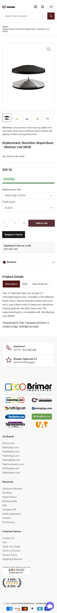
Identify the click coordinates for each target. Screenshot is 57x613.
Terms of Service (11, 550)
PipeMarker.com (11, 451)
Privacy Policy (9, 555)
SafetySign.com (10, 447)
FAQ (4, 505)
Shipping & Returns (12, 559)
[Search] (51, 16)
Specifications (40, 284)
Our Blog (6, 492)
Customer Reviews (12, 488)
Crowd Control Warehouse (22, 603)
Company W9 (9, 509)
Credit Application (11, 513)
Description (11, 284)
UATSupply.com (10, 468)
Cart (4, 542)
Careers (6, 518)
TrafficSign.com (10, 455)
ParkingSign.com (11, 460)
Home (5, 27)
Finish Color (8, 202)
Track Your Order (11, 546)
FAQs (25, 284)
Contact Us (8, 538)
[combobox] (28, 16)
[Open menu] (51, 6)
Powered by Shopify (45, 603)
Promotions (8, 522)
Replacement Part (11, 189)
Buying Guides (9, 501)
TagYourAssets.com (13, 464)
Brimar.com (8, 443)
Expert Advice (9, 497)
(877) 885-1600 (11, 249)
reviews (31, 362)
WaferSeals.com (11, 472)
